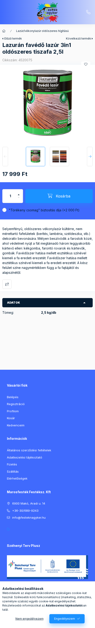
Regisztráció (16, 404)
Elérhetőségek (17, 478)
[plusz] (19, 192)
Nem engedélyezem (29, 618)
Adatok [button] (13, 302)
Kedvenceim (15, 425)
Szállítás (13, 471)
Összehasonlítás (7, 284)
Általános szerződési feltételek (29, 450)
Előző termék (13, 38)
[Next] (90, 156)
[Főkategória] (4, 31)
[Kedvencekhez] (85, 64)
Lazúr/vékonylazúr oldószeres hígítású (42, 31)
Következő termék (78, 38)
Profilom (13, 411)
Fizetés (12, 464)
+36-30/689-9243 (88, 12)
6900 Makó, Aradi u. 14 (28, 503)
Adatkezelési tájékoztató (24, 457)
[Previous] (5, 156)
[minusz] (19, 199)
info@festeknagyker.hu (29, 517)
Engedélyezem (64, 618)
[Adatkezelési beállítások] (8, 529)
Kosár (11, 418)
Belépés (12, 397)
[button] (47, 104)
